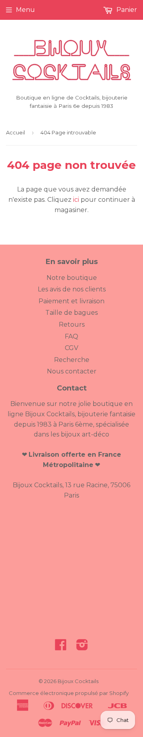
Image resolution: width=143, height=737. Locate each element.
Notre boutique (71, 277)
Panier (126, 9)
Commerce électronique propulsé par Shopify (69, 693)
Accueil (15, 132)
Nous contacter (72, 371)
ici (76, 199)
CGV (71, 348)
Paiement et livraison (71, 301)
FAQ (71, 336)
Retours (72, 324)
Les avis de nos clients (72, 289)
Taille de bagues (71, 312)
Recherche (71, 360)
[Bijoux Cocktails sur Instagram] (82, 647)
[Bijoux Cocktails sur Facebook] (61, 647)
